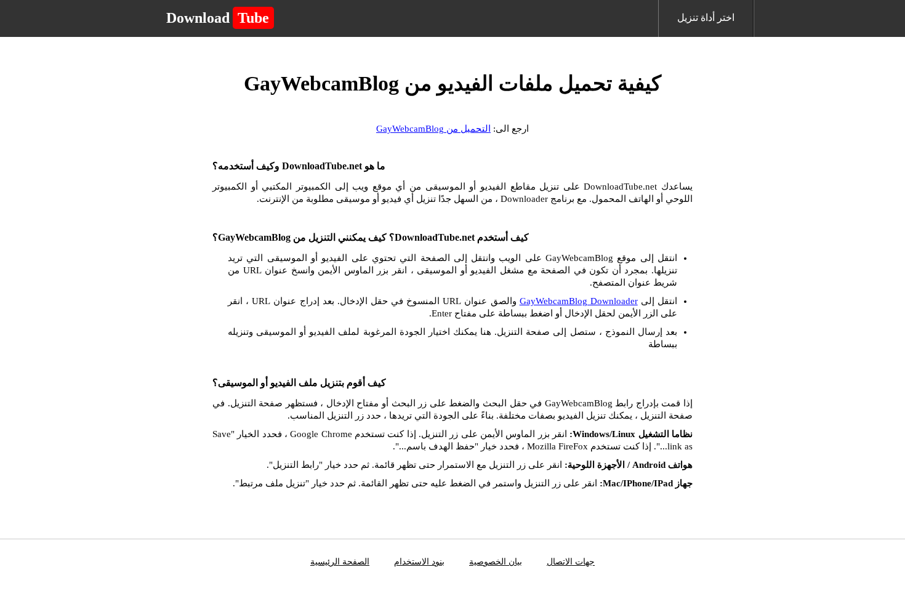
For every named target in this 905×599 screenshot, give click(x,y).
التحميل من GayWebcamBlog (433, 129)
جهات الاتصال (571, 561)
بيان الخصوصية (495, 561)
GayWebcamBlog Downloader (579, 301)
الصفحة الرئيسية (339, 561)
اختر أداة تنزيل (705, 17)
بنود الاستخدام (419, 561)
